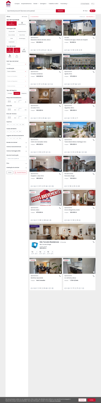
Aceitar (91, 400)
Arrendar (17, 93)
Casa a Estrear (11, 35)
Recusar (82, 400)
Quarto (16, 57)
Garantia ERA (12, 31)
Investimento (11, 42)
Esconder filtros (35, 16)
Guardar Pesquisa (21, 172)
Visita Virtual (22, 35)
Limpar (9, 172)
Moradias (17, 51)
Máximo (19, 100)
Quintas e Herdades (24, 51)
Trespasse (23, 93)
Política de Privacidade (55, 401)
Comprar (10, 93)
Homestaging (22, 38)
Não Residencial (22, 24)
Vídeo (11, 38)
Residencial (11, 24)
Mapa (86, 10)
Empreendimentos (22, 31)
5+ (23, 124)
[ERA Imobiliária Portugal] (8, 4)
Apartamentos (10, 51)
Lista (93, 10)
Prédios (9, 57)
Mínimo (9, 100)
